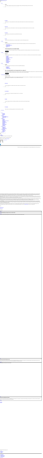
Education (7, 56)
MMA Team (6, 26)
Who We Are (6, 83)
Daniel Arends (7, 138)
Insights (2, 63)
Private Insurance (8, 46)
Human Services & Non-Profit (9, 57)
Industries (2, 52)
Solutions (2, 115)
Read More (7, 51)
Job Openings (4, 131)
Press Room (4, 114)
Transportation (7, 62)
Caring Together (4, 130)
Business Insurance (8, 44)
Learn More (7, 73)
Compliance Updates (8, 68)
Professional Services (8, 59)
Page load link (1, 457)
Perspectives (7, 67)
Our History (6, 20)
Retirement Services (8, 45)
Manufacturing (4, 121)
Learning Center (8, 66)
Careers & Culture (3, 74)
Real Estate (7, 60)
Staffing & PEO (7, 61)
